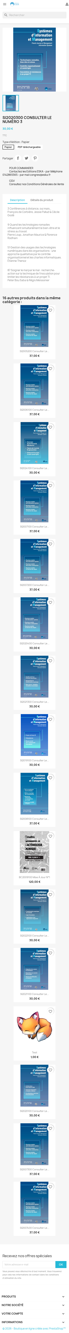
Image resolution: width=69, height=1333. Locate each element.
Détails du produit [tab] (41, 200)
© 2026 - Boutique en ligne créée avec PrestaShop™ (34, 1328)
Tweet (26, 158)
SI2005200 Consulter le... (34, 351)
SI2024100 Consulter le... (34, 468)
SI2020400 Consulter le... (34, 643)
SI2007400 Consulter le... (34, 1227)
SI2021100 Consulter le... (34, 994)
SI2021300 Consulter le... (34, 701)
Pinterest (35, 158)
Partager (18, 158)
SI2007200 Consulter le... (34, 585)
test (34, 1052)
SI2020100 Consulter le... (34, 1111)
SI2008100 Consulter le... (34, 818)
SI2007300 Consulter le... (34, 1169)
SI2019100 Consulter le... (34, 760)
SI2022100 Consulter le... (34, 935)
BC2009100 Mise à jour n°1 (34, 877)
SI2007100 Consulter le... (34, 526)
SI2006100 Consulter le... (34, 409)
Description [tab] (17, 200)
